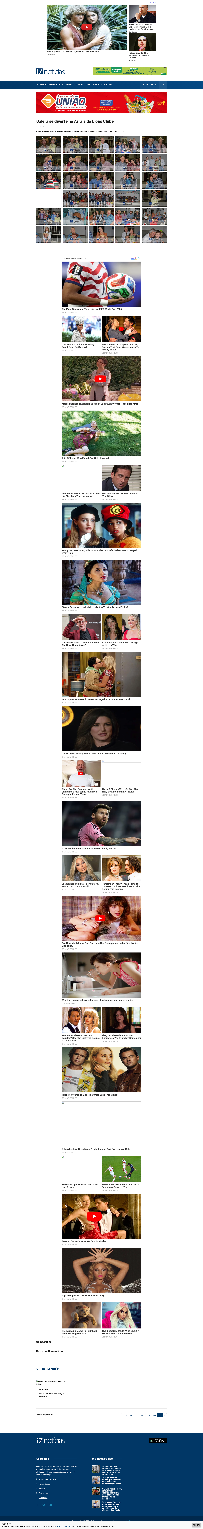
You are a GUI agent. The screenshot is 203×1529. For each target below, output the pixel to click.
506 (161, 1415)
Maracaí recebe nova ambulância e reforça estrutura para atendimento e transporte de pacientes (112, 1493)
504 (148, 1415)
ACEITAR (196, 1525)
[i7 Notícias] (50, 71)
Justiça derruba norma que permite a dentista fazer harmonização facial (111, 1480)
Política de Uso (44, 1484)
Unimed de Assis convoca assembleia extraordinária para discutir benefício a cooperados (111, 1470)
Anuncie (42, 1489)
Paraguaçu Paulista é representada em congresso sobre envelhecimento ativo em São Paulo (111, 1506)
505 (154, 1415)
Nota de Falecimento (74, 85)
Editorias (40, 85)
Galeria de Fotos (55, 85)
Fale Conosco (92, 85)
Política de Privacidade (47, 1479)
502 (137, 1415)
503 (142, 1415)
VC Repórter (106, 85)
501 (131, 1415)
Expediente (43, 1498)
